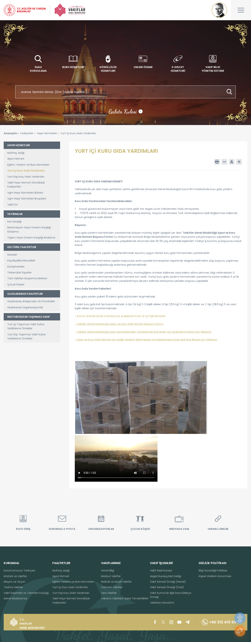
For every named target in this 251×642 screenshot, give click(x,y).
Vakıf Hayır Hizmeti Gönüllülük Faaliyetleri (26, 184)
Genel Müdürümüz (15, 598)
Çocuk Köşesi (15, 284)
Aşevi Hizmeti (15, 158)
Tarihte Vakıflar (13, 587)
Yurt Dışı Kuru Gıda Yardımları (25, 177)
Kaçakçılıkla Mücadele (21, 260)
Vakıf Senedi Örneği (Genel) (168, 582)
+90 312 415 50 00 (225, 622)
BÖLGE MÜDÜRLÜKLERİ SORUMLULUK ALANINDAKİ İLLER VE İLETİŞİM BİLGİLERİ (121, 316)
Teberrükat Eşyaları (19, 272)
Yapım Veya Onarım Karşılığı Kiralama (31, 237)
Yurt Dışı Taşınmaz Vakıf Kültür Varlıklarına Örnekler (26, 336)
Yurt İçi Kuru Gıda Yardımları (26, 170)
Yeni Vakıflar (109, 593)
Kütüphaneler (16, 266)
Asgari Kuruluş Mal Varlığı (165, 576)
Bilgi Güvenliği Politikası (213, 570)
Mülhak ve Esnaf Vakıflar (116, 582)
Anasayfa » (11, 133)
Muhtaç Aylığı (15, 153)
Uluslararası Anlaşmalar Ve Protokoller (31, 301)
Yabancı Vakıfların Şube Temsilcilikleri (124, 598)
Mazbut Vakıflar (111, 576)
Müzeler (12, 254)
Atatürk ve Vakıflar (15, 576)
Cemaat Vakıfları (112, 587)
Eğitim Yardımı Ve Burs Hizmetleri (28, 165)
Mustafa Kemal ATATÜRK (219, 10)
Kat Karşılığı (14, 221)
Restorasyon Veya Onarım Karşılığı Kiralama (29, 229)
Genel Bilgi (107, 570)
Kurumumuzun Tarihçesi (19, 570)
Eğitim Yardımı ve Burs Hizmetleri (73, 582)
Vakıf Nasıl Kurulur (161, 570)
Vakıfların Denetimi (162, 602)
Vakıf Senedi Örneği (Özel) (167, 587)
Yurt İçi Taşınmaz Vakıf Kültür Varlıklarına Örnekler (25, 326)
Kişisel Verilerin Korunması (215, 576)
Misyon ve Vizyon (14, 582)
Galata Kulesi (125, 111)
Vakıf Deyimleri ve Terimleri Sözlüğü (26, 593)
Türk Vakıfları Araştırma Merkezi (27, 278)
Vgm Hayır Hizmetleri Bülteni (25, 193)
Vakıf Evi (12, 204)
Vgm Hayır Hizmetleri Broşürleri (26, 198)
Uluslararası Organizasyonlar (25, 307)
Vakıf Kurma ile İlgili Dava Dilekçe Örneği (170, 595)
